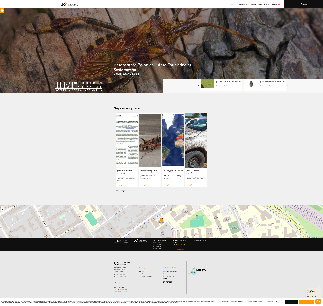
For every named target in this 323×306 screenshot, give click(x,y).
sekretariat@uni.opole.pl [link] (121, 291)
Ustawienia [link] (279, 302)
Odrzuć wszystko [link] (291, 302)
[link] (2, 10)
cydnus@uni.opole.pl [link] (179, 244)
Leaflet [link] (307, 237)
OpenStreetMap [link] (313, 237)
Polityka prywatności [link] (173, 302)
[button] (242, 4)
